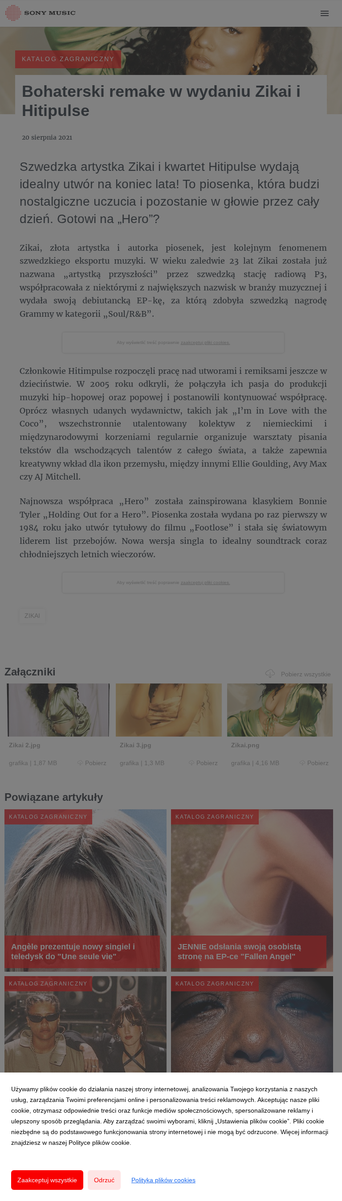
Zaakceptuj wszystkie (47, 1180)
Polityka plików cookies (163, 1180)
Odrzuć (104, 1180)
